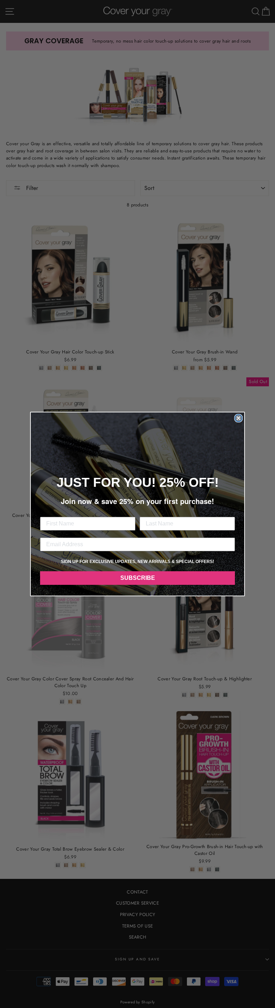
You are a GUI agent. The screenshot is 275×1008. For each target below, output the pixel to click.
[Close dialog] (238, 418)
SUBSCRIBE (137, 578)
